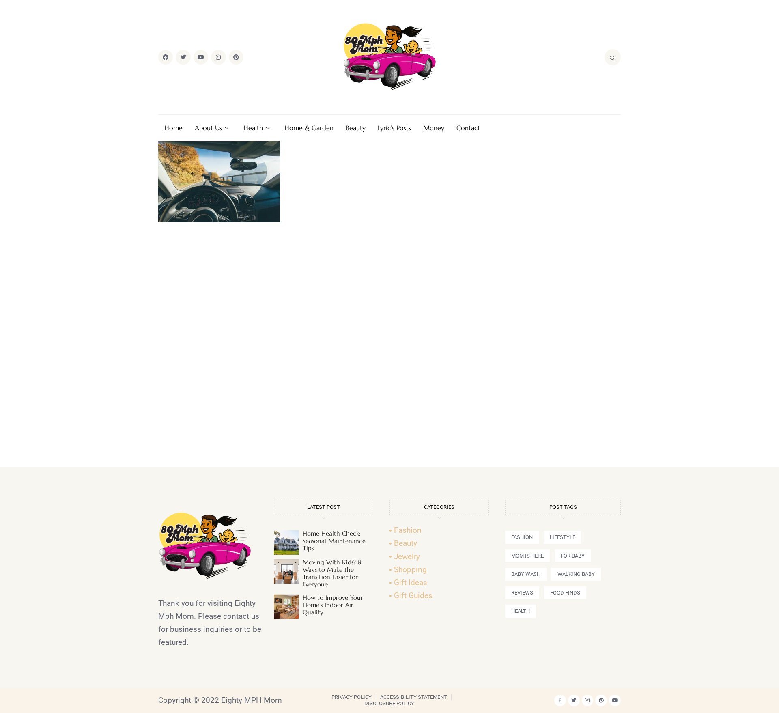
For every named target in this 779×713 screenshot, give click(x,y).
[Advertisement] (389, 348)
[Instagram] (218, 57)
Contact (468, 128)
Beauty (356, 128)
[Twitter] (183, 57)
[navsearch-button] (613, 57)
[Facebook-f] (560, 701)
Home (173, 128)
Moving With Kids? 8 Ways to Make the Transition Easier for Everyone (332, 573)
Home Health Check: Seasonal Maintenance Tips (334, 541)
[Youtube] (201, 57)
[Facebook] (165, 57)
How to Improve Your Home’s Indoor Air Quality (333, 605)
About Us (208, 128)
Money (433, 128)
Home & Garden (309, 128)
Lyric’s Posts (394, 128)
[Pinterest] (236, 57)
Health (253, 128)
